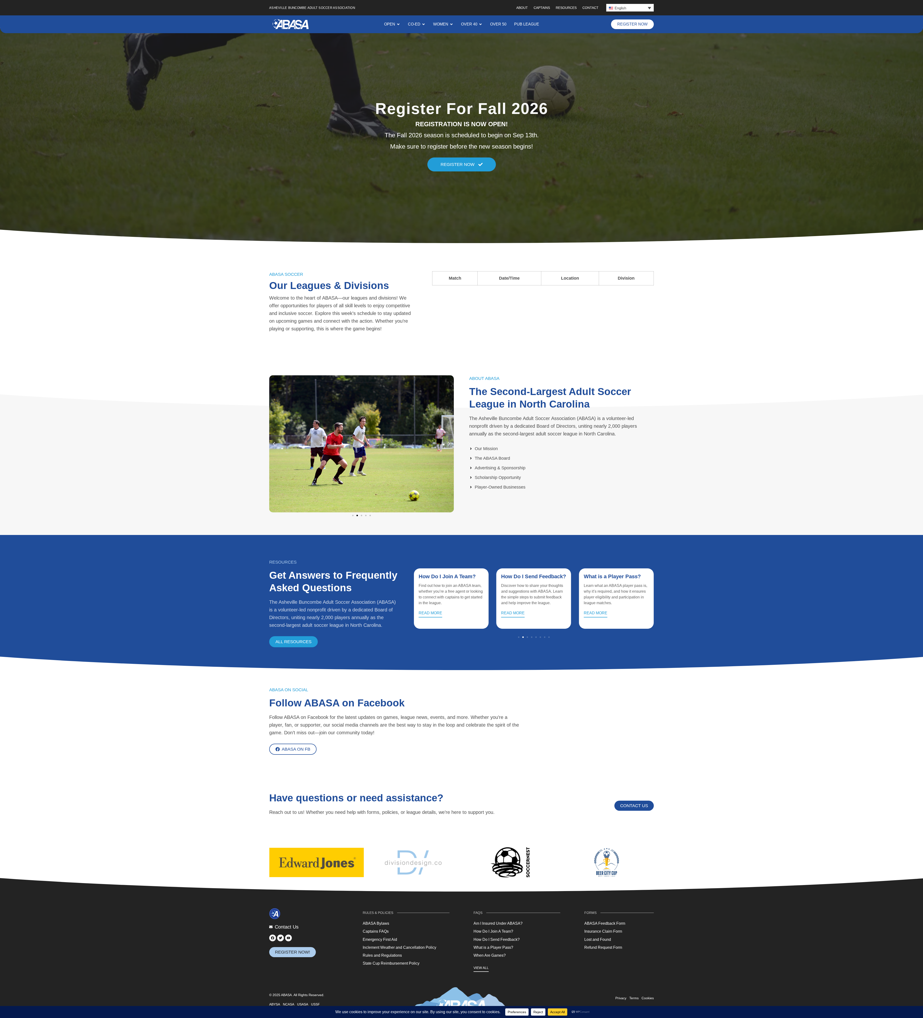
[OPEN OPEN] (398, 24)
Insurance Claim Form (603, 931)
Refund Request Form (603, 947)
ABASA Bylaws (376, 923)
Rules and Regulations (382, 955)
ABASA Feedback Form (604, 923)
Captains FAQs (376, 931)
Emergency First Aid (380, 939)
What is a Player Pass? (529, 576)
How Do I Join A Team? (493, 931)
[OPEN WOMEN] (451, 24)
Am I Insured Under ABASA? (498, 923)
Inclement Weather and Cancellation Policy (399, 947)
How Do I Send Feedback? (451, 576)
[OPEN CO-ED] (423, 24)
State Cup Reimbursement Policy (391, 963)
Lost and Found (597, 939)
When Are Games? (607, 576)
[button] (630, 8)
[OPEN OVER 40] (480, 24)
